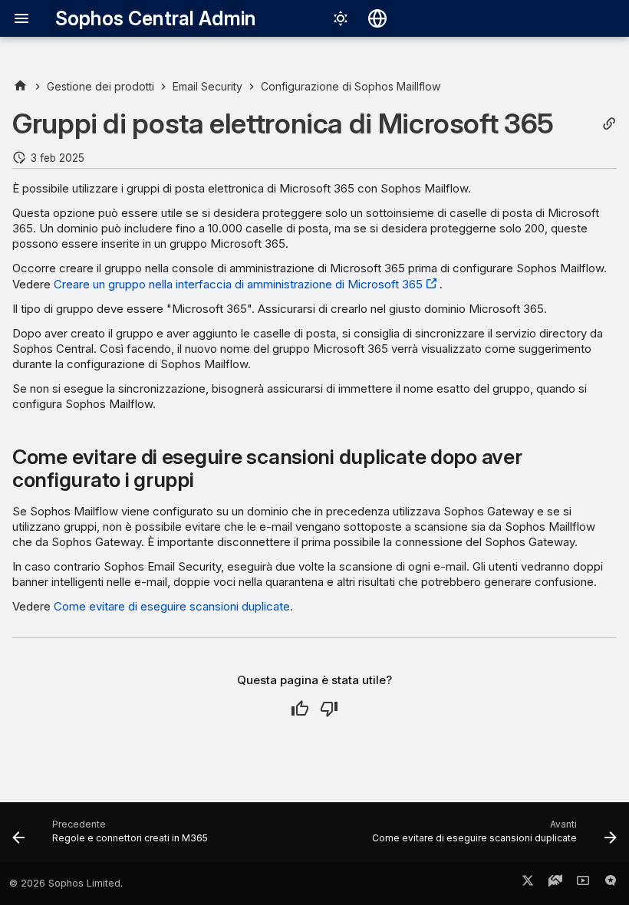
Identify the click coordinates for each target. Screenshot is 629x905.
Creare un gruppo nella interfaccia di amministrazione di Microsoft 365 (238, 284)
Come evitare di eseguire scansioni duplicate (172, 606)
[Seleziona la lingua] (377, 18)
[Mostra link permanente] (609, 124)
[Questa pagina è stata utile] (300, 708)
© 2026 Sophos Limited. (66, 883)
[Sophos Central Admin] (20, 86)
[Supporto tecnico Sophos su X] (527, 883)
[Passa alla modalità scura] (340, 18)
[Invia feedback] (610, 883)
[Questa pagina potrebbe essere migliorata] (329, 708)
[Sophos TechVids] (583, 883)
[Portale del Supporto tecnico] (555, 883)
